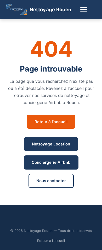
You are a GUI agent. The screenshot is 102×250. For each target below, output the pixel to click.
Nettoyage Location (51, 144)
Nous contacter (51, 180)
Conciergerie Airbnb (51, 162)
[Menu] (83, 9)
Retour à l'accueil (51, 121)
